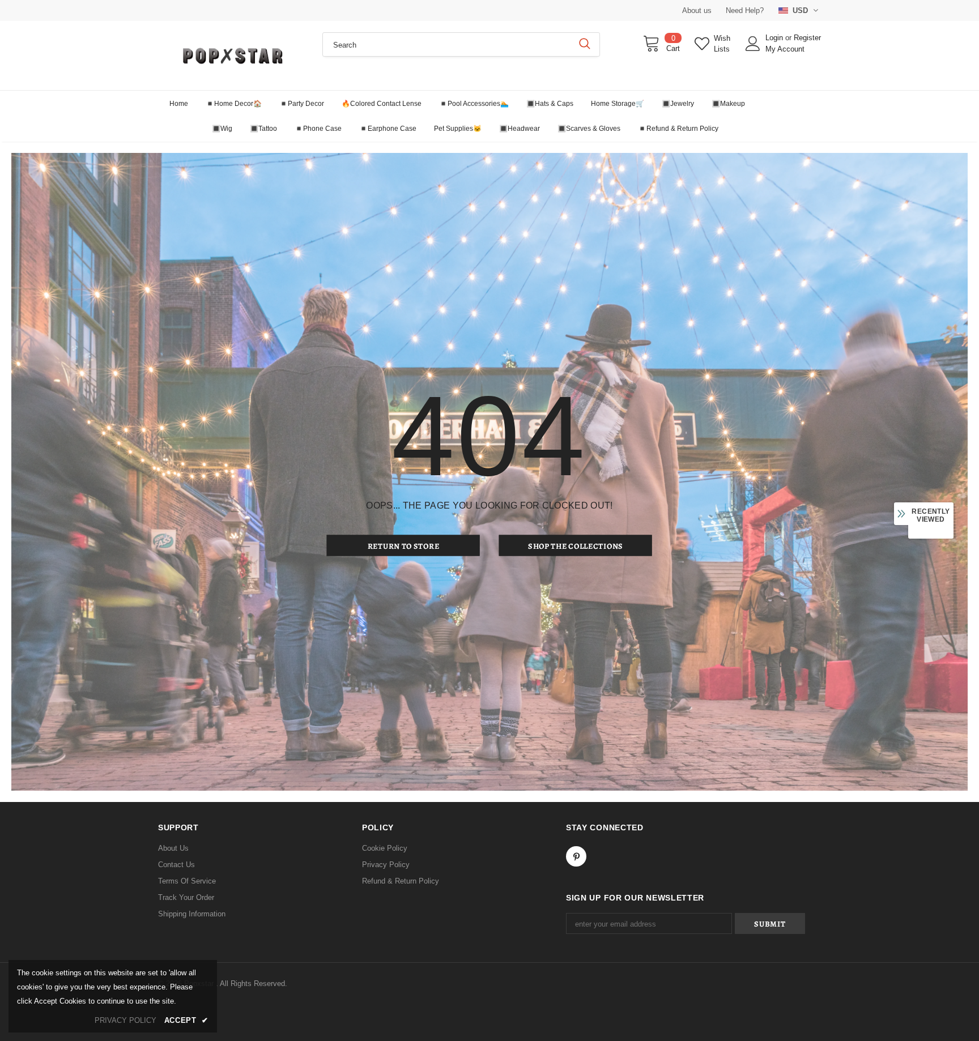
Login (775, 37)
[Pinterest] (576, 856)
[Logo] (231, 55)
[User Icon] (753, 43)
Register (807, 37)
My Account (785, 49)
